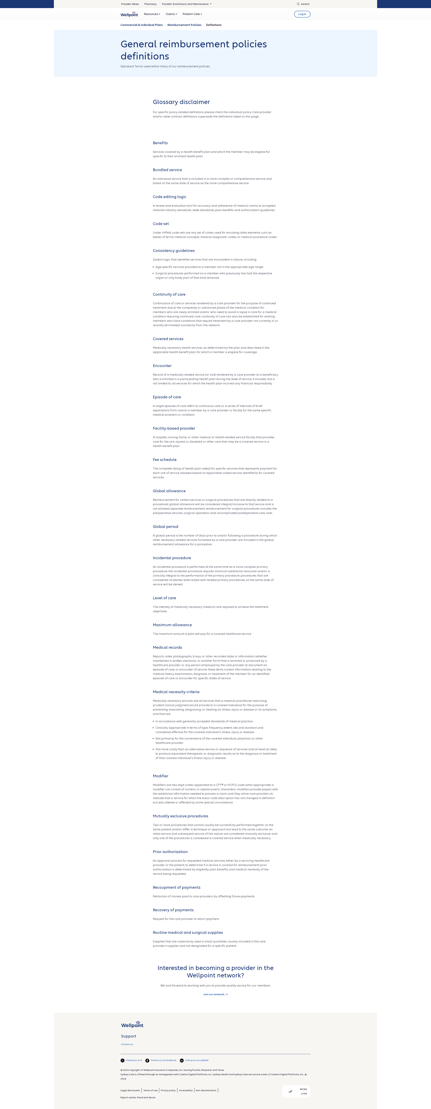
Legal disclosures (130, 1090)
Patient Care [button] (192, 14)
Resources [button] (151, 14)
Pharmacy (150, 4)
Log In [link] (302, 14)
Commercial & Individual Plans (142, 25)
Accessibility (186, 1090)
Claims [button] (171, 14)
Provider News (130, 4)
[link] (130, 14)
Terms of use (150, 1090)
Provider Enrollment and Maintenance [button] (185, 4)
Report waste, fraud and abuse (138, 1097)
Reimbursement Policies (185, 25)
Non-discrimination (206, 1090)
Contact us (127, 1044)
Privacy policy (168, 1090)
